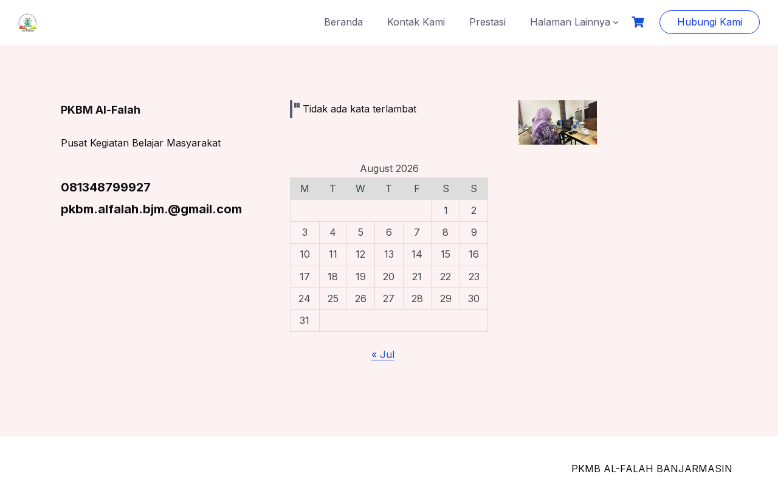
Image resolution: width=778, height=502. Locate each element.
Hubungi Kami (709, 22)
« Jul (382, 354)
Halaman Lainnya (570, 22)
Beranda (343, 22)
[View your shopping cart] (639, 22)
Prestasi (487, 22)
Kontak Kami (416, 22)
